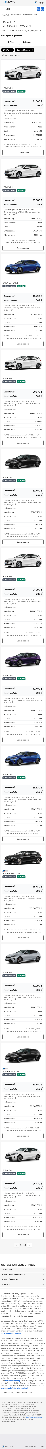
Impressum (29, 1446)
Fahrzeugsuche (16, 14)
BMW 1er (6, 16)
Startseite (5, 14)
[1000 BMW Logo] (8, 2)
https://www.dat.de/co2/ (33, 1417)
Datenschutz (39, 1446)
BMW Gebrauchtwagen (30, 14)
